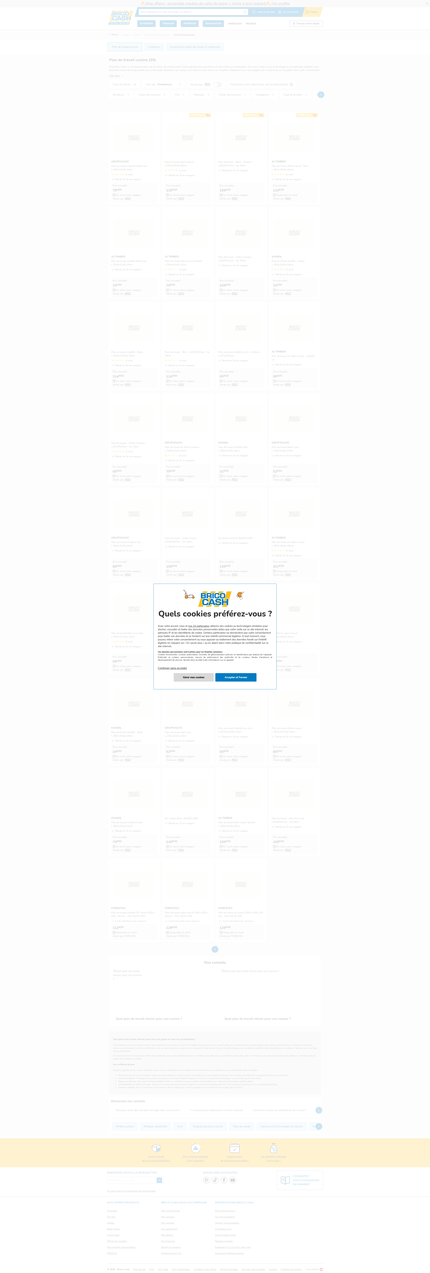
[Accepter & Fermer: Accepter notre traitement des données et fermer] (235, 677)
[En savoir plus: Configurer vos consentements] (194, 677)
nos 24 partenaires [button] (198, 626)
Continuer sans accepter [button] (172, 666)
